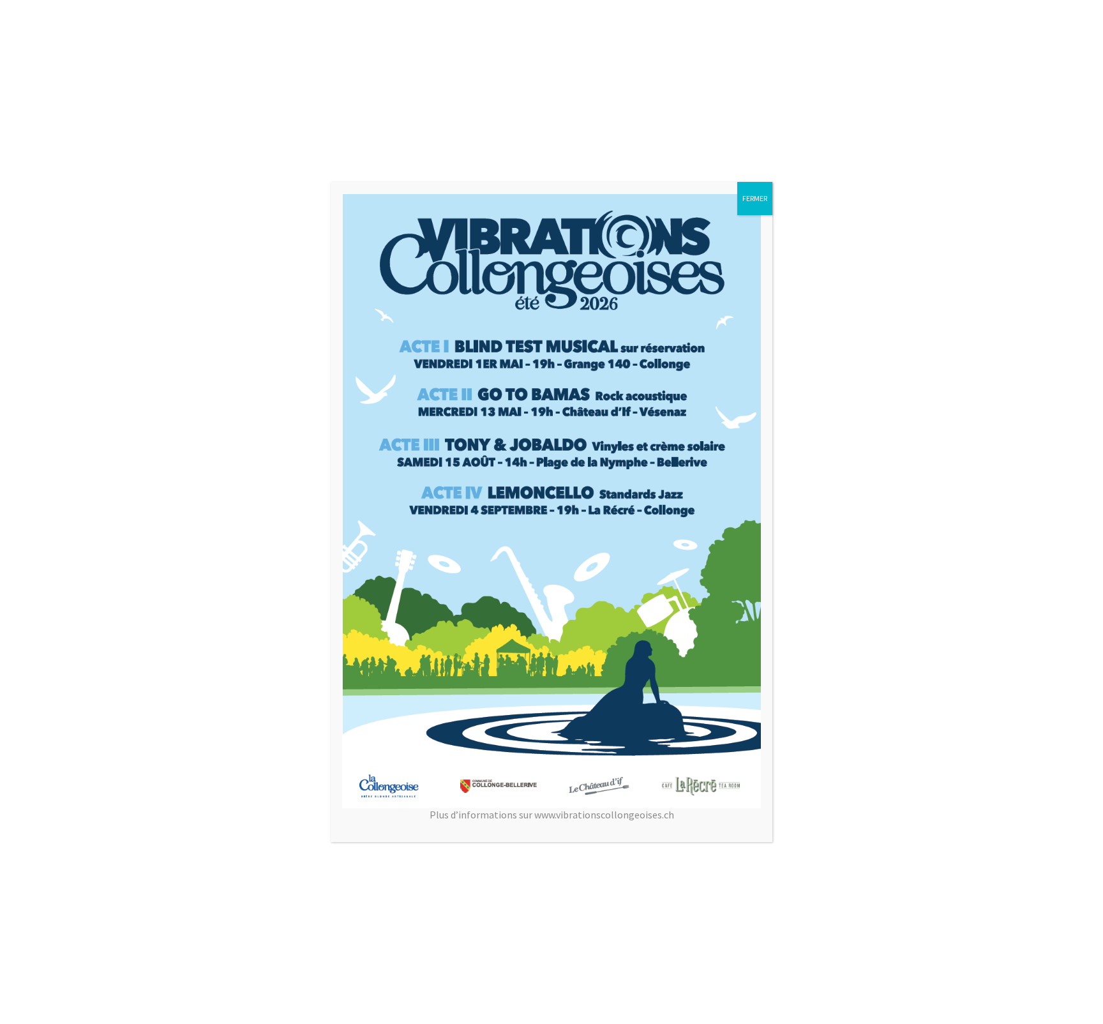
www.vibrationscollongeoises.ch (604, 814)
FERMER (754, 198)
